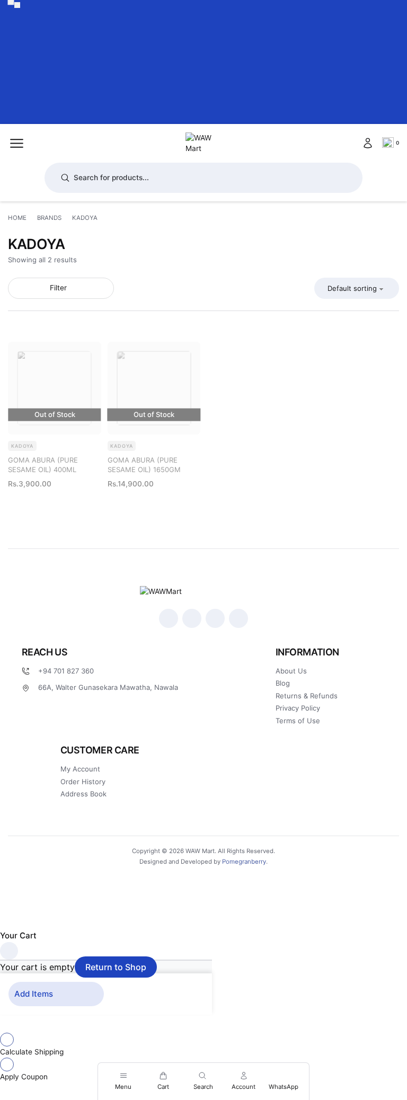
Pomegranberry (244, 861)
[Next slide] (17, 5)
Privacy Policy (298, 708)
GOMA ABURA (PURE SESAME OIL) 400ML (43, 465)
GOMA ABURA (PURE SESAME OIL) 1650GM (144, 465)
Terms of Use (298, 720)
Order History (82, 781)
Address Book (83, 793)
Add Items (33, 994)
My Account (80, 769)
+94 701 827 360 (66, 671)
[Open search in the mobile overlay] (203, 178)
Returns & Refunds (307, 695)
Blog (283, 683)
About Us (291, 671)
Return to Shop (115, 967)
